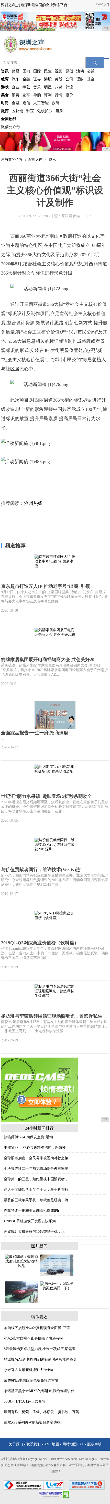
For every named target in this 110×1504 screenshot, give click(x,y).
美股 (58, 79)
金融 (26, 79)
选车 (26, 95)
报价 (69, 95)
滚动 (80, 71)
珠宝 (30, 111)
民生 (48, 71)
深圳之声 (35, 160)
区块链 (17, 111)
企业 (15, 87)
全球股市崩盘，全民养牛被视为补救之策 (36, 1158)
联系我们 (33, 1444)
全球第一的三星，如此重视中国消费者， (36, 1179)
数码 (55, 103)
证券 (37, 79)
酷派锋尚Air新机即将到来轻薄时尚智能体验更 (40, 1359)
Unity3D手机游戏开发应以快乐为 (30, 1221)
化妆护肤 (44, 111)
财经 (15, 71)
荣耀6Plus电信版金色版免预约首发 (31, 1380)
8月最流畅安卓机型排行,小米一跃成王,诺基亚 (40, 1349)
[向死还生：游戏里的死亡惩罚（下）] (56, 1286)
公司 (69, 79)
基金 (91, 79)
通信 (26, 103)
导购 (37, 95)
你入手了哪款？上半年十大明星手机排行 (36, 1190)
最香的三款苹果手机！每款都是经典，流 (36, 1200)
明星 (48, 87)
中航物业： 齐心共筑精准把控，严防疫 (35, 1148)
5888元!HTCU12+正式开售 (25, 1401)
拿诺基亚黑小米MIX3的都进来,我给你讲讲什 (39, 1391)
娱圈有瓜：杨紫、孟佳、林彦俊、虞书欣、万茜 (41, 1412)
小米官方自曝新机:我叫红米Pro (28, 1370)
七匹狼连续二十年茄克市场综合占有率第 (36, 1169)
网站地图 (69, 1444)
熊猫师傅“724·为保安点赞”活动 (28, 1137)
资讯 (52, 160)
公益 (91, 71)
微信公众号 (10, 127)
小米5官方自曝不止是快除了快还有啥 (33, 1338)
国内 (26, 71)
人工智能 (41, 103)
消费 (15, 95)
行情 (58, 95)
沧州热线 (33, 503)
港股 (48, 79)
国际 (37, 71)
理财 (80, 79)
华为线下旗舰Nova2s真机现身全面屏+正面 (37, 1328)
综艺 (26, 87)
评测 (48, 95)
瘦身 (59, 111)
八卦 (58, 87)
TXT (80, 1444)
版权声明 (94, 1444)
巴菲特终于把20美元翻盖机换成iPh (31, 1211)
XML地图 (51, 1444)
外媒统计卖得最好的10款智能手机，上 (34, 1232)
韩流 (69, 87)
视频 (58, 71)
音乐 (37, 87)
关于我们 (102, 5)
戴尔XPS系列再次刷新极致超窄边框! (33, 1422)
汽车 (15, 79)
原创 (69, 71)
